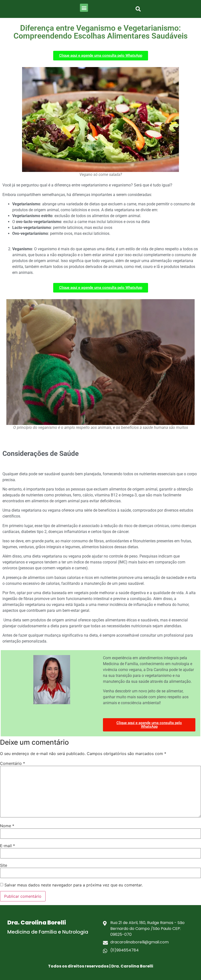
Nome (7, 826)
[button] (84, 8)
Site (3, 865)
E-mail (7, 846)
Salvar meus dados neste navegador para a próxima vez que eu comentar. (73, 885)
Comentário (12, 763)
